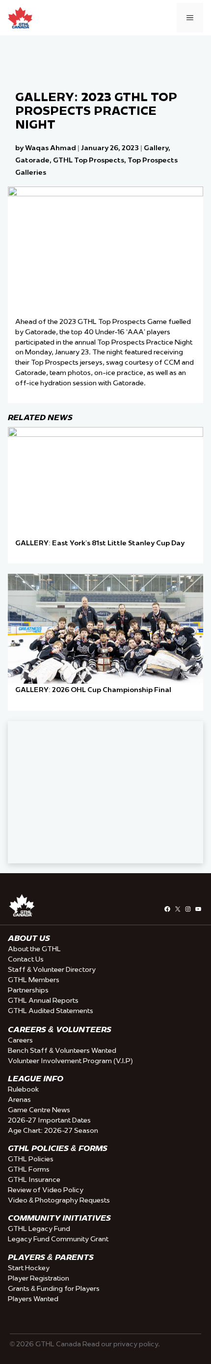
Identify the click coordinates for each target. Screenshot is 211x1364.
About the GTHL (34, 948)
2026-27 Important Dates (49, 1120)
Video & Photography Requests (59, 1200)
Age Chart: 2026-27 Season (53, 1130)
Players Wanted (33, 1298)
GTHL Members (33, 979)
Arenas (19, 1099)
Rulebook (23, 1089)
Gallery (156, 147)
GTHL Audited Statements (50, 1010)
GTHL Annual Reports (43, 1000)
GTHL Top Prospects (88, 160)
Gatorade (32, 160)
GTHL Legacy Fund (39, 1228)
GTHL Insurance (34, 1179)
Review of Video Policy (45, 1189)
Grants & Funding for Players (54, 1288)
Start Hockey (29, 1267)
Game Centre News (39, 1109)
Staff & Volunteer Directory (52, 969)
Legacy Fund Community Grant (58, 1238)
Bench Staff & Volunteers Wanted (62, 1050)
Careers (20, 1040)
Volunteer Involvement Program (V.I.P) (70, 1060)
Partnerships (28, 990)
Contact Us (26, 959)
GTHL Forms (29, 1169)
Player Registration (38, 1278)
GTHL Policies (30, 1158)
